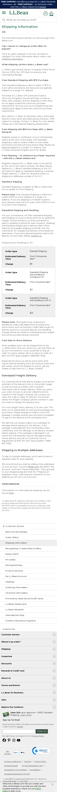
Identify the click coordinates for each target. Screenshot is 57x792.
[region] (28, 4)
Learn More (26, 715)
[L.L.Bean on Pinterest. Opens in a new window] (9, 740)
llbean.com (33, 467)
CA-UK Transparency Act (32, 766)
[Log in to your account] (45, 13)
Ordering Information (12, 59)
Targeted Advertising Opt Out (17, 774)
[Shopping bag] (52, 13)
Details (42, 7)
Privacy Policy (38, 736)
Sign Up (41, 731)
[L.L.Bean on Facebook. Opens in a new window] (4, 740)
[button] (41, 750)
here (11, 493)
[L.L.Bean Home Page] (22, 13)
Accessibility (35, 770)
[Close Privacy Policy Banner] (52, 784)
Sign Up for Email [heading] (11, 720)
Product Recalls (11, 766)
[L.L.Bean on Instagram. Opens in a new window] (14, 740)
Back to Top (10, 629)
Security (27, 761)
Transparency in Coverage (15, 770)
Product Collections (12, 761)
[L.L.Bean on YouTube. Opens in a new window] (18, 740)
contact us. (36, 236)
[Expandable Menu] (4, 13)
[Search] (4, 19)
